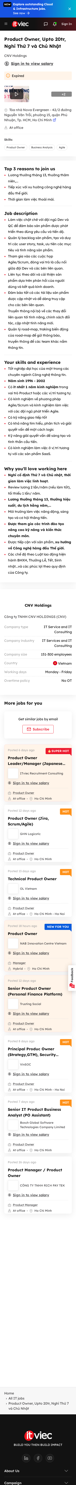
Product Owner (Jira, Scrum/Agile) (28, 821)
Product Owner (16, 147)
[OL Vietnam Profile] (13, 888)
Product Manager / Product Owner (35, 1172)
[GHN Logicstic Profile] (13, 834)
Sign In (66, 24)
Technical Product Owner (32, 878)
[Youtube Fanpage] (50, 1459)
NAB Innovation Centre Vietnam (43, 943)
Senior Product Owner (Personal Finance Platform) (35, 991)
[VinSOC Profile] (13, 1064)
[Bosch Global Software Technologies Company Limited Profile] (13, 1125)
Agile (62, 147)
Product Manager (25, 1205)
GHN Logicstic (30, 834)
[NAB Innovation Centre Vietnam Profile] (13, 943)
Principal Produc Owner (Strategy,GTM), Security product (32, 1054)
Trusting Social (30, 1004)
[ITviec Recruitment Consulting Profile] (13, 773)
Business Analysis (42, 147)
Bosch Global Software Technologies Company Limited (42, 1125)
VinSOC (25, 1064)
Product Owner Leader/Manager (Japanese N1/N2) (35, 763)
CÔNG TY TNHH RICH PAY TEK (42, 1185)
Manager (19, 963)
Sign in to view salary (32, 63)
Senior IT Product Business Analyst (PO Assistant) (34, 1112)
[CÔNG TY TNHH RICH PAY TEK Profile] (13, 1185)
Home (9, 1393)
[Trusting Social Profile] (13, 1004)
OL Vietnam (28, 889)
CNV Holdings (38, 605)
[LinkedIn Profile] (28, 1459)
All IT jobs (16, 1398)
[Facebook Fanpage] (40, 1459)
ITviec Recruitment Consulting (41, 773)
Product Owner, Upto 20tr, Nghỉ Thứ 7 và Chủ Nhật (38, 1406)
